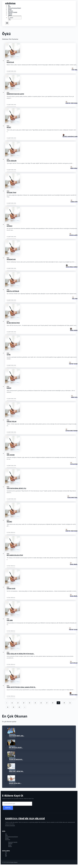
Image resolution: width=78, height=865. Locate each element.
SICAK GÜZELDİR (11, 161)
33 (13, 707)
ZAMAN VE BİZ (11, 588)
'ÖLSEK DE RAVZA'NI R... (16, 759)
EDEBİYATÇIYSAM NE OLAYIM (15, 94)
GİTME (8, 355)
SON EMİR (10, 620)
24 (29, 702)
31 (70, 702)
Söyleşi (7, 838)
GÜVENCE (9, 226)
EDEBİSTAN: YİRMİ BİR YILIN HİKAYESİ (25, 818)
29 (58, 702)
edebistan (10, 3)
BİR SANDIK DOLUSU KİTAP (15, 555)
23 (23, 702)
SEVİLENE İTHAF (11, 192)
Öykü (8, 60)
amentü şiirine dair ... (15, 783)
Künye (9, 845)
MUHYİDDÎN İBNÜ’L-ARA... (16, 736)
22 (17, 702)
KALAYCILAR (10, 62)
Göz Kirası (7, 839)
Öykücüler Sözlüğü (12, 842)
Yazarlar (10, 15)
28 (52, 702)
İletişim (10, 846)
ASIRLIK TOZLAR (11, 421)
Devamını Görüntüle (10, 825)
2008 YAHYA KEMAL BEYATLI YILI (16, 488)
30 (64, 702)
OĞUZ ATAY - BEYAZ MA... (16, 771)
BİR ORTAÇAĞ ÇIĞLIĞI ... (16, 748)
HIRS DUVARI (11, 455)
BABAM (9, 388)
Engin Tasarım (14, 862)
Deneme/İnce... (12, 734)
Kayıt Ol (8, 807)
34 (19, 707)
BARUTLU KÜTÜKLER (13, 291)
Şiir (6, 834)
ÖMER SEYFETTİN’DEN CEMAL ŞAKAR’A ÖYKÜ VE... (21, 687)
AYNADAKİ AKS (11, 259)
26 (41, 702)
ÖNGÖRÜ (9, 522)
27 (46, 702)
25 (35, 702)
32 (7, 707)
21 (12, 702)
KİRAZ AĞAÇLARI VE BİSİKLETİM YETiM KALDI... (20, 654)
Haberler (10, 843)
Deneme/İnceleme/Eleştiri (14, 8)
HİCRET (9, 127)
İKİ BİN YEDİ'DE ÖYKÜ (13, 323)
